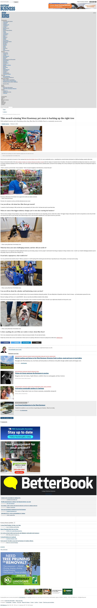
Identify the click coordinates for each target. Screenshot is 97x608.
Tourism (5, 71)
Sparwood (5, 48)
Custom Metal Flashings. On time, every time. (11, 525)
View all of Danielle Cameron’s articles (14, 349)
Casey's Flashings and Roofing (12, 527)
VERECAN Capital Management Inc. (14, 530)
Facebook (6, 342)
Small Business (6, 69)
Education (5, 57)
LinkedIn (27, 342)
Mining (4, 66)
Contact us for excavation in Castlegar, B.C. (11, 497)
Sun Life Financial (10, 503)
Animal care (5, 53)
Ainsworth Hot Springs (8, 21)
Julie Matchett (24, 363)
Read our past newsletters (48, 602)
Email (37, 342)
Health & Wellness (7, 65)
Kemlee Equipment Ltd (11, 511)
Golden (4, 32)
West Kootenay (6, 50)
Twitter (16, 342)
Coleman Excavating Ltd (12, 499)
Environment (6, 60)
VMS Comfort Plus (11, 515)
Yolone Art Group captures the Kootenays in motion (32, 373)
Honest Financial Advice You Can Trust (9, 529)
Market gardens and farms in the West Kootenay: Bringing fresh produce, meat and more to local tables (48, 358)
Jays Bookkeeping (23, 410)
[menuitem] (49, 21)
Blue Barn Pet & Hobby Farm (30, 159)
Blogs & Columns (5, 78)
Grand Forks (5, 33)
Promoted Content (7, 74)
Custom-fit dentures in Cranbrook (8, 537)
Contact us (5, 90)
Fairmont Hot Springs (7, 30)
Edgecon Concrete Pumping (12, 542)
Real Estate (5, 67)
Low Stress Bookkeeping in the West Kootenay (30, 405)
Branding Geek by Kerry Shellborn (10, 81)
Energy (4, 58)
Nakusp (4, 38)
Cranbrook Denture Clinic (11, 538)
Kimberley (5, 37)
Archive (3, 86)
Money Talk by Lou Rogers (9, 79)
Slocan (4, 47)
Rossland (5, 44)
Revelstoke (5, 42)
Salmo (4, 46)
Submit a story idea (7, 91)
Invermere (5, 34)
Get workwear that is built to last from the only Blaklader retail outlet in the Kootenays (20, 533)
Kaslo (4, 35)
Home (4, 109)
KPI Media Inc (22, 597)
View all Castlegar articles (7, 418)
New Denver (5, 40)
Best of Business (6, 76)
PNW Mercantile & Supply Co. (12, 534)
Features (3, 51)
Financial (5, 61)
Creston (4, 26)
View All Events (4, 549)
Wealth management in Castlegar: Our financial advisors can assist (16, 501)
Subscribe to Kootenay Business (9, 88)
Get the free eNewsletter (9, 600)
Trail (4, 49)
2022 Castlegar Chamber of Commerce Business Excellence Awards (29, 161)
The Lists (3, 75)
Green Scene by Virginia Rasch (9, 80)
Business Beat (6, 83)
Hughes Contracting (11, 507)
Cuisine (4, 54)
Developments (6, 56)
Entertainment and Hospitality (9, 59)
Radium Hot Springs (7, 41)
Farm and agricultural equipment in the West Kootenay (13, 509)
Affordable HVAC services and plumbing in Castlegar (13, 513)
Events (32, 602)
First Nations (5, 62)
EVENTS (3, 547)
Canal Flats (5, 22)
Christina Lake (6, 24)
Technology (5, 70)
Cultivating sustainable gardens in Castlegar (29, 388)
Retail (4, 68)
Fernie (4, 31)
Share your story (19, 600)
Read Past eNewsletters (8, 87)
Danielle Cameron (5, 123)
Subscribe (5, 93)
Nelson (4, 39)
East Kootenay (6, 28)
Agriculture (5, 52)
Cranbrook (5, 25)
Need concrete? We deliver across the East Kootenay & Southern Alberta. (17, 540)
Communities (4, 20)
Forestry (5, 63)
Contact (2, 89)
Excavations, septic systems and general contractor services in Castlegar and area (19, 505)
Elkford (4, 29)
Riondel (4, 43)
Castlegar (5, 23)
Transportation (6, 72)
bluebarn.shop (59, 337)
